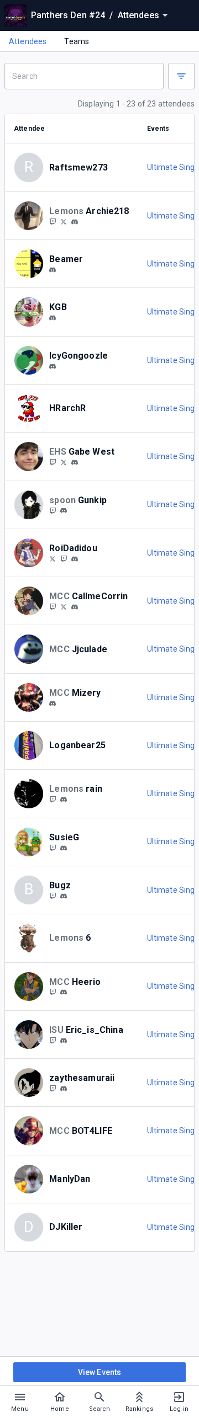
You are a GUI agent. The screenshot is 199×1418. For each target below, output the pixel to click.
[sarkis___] (63, 896)
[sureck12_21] (52, 221)
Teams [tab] (76, 41)
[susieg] (63, 848)
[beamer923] (52, 270)
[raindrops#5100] (63, 799)
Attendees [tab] (27, 41)
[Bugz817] (52, 895)
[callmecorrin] (52, 606)
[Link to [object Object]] (31, 216)
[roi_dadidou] (74, 559)
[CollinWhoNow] (52, 558)
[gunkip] (52, 510)
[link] (74, 221)
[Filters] (181, 76)
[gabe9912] (74, 462)
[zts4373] (63, 1088)
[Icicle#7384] (52, 366)
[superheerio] (63, 992)
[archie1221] (74, 222)
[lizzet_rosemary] (52, 703)
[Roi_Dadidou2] (63, 558)
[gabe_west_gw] (52, 461)
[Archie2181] (63, 221)
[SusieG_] (52, 847)
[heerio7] (52, 992)
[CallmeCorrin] (63, 606)
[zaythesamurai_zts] (52, 1088)
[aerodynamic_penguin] (52, 799)
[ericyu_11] (63, 1040)
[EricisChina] (52, 1040)
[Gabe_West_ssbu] (63, 461)
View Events (100, 1372)
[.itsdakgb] (52, 318)
